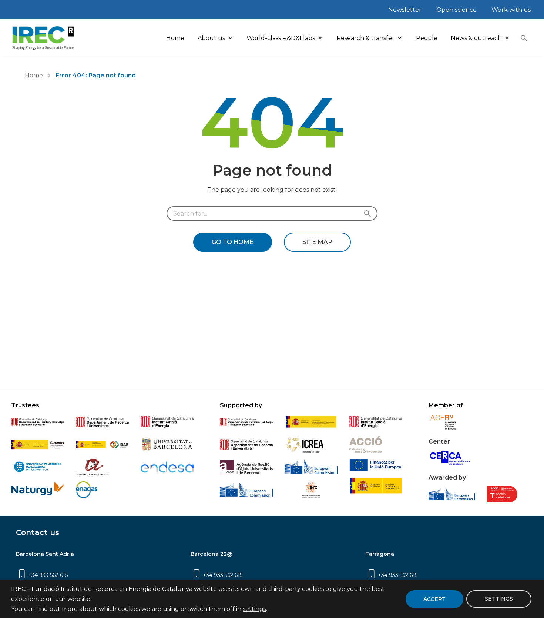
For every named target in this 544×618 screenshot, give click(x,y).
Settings (499, 599)
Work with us (511, 9)
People (426, 37)
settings (254, 609)
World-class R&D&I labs (280, 37)
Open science (456, 9)
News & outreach (476, 37)
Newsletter (405, 9)
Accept (434, 599)
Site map (317, 241)
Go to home (232, 241)
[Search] (524, 38)
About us (211, 37)
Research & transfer (365, 37)
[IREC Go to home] (43, 38)
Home (175, 37)
